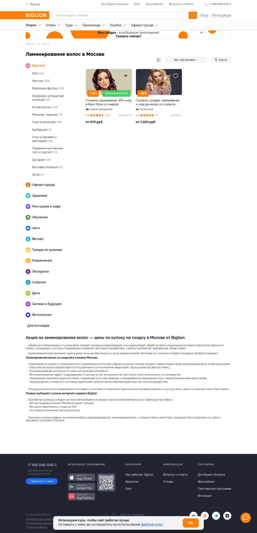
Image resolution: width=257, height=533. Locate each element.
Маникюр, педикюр (47, 114)
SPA (38, 73)
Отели (50, 25)
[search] (193, 15)
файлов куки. (152, 524)
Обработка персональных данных (45, 519)
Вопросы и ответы (181, 4)
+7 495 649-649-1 (220, 4)
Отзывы (168, 481)
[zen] (227, 516)
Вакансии (131, 481)
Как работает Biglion (139, 474)
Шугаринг (41, 159)
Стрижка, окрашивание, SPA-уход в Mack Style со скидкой (108, 102)
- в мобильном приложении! (128, 34)
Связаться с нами (41, 481)
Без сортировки (184, 59)
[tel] (216, 516)
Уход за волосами (46, 122)
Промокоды (91, 25)
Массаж (41, 80)
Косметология (45, 107)
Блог (137, 4)
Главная (30, 44)
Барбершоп (42, 129)
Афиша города (142, 25)
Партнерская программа (214, 488)
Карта (223, 59)
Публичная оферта (36, 527)
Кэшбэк (115, 25)
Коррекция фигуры (48, 88)
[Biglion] (37, 15)
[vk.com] (194, 516)
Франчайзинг (154, 4)
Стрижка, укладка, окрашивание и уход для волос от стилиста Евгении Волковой (157, 102)
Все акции (204, 495)
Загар (38, 174)
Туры (69, 25)
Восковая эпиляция (47, 167)
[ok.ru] (205, 516)
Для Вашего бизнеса (114, 4)
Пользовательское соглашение (43, 523)
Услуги (31, 25)
